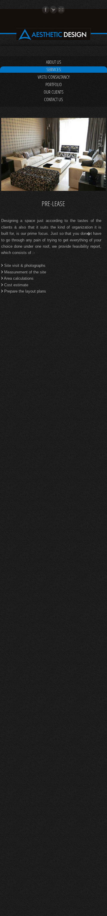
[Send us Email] (61, 12)
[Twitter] (53, 12)
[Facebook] (46, 12)
